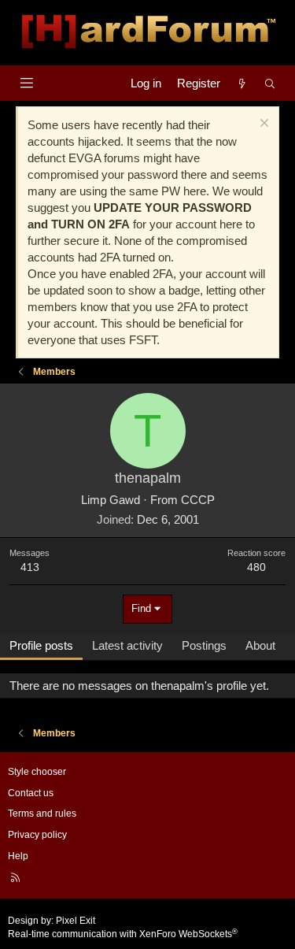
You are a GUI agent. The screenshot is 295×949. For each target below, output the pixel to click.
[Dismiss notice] (262, 125)
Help (18, 856)
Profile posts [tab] (41, 645)
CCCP (198, 499)
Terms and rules (42, 813)
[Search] (270, 83)
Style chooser (37, 771)
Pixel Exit (75, 920)
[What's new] (242, 83)
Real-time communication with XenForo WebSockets (123, 934)
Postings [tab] (204, 645)
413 (29, 567)
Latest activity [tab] (127, 645)
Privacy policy (37, 834)
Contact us (30, 793)
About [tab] (260, 645)
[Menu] (26, 83)
